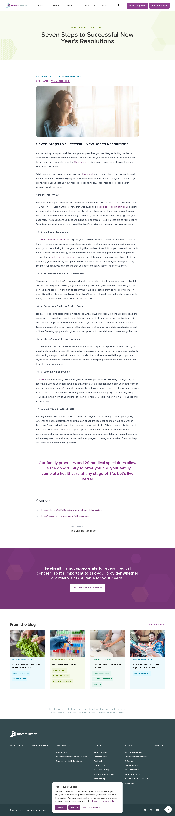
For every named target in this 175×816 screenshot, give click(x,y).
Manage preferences (92, 807)
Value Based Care (132, 774)
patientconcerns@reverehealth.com (71, 757)
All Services (17, 746)
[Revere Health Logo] (16, 5)
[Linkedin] (164, 810)
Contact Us (63, 746)
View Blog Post (26, 667)
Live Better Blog (131, 765)
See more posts (157, 624)
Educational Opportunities (136, 757)
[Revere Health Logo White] (87, 734)
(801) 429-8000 (62, 752)
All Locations (40, 746)
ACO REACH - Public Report (136, 778)
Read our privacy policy (104, 801)
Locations (55, 5)
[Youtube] (157, 810)
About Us (130, 746)
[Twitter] (151, 810)
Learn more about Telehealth (87, 587)
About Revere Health (134, 752)
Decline (74, 807)
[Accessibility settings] (168, 809)
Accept (61, 807)
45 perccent (80, 162)
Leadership (129, 783)
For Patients (101, 746)
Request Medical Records (105, 774)
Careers (105, 5)
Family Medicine (71, 76)
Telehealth (98, 761)
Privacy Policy (99, 778)
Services (41, 5)
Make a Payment (137, 5)
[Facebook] (145, 810)
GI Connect (129, 761)
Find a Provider (159, 5)
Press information (132, 770)
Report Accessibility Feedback (69, 761)
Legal (51, 810)
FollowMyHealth (100, 757)
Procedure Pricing (101, 770)
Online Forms (99, 765)
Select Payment (100, 752)
